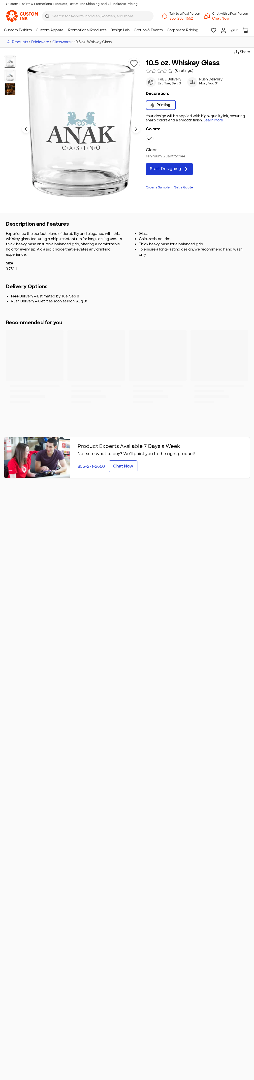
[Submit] (47, 16)
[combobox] (98, 16)
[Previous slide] (26, 129)
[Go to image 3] (10, 89)
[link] (22, 16)
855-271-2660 (91, 466)
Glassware (61, 42)
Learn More (213, 120)
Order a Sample (158, 187)
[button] (230, 18)
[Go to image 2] (10, 75)
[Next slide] (136, 129)
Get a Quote (183, 187)
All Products (17, 42)
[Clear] (150, 139)
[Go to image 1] (10, 62)
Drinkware (40, 42)
